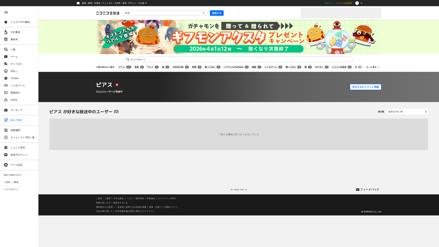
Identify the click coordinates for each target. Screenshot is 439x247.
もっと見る (371, 67)
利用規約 (151, 198)
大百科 (117, 3)
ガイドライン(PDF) (167, 198)
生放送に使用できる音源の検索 (131, 207)
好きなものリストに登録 (365, 86)
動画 (84, 3)
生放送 (97, 3)
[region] (19, 126)
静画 (90, 3)
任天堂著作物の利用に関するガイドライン (135, 211)
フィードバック (369, 189)
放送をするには (120, 203)
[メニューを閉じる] (6, 12)
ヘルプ (130, 198)
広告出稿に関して (104, 211)
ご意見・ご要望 (103, 198)
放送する (217, 12)
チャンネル (107, 3)
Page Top (239, 189)
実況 (124, 3)
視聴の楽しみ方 (103, 202)
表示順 (381, 111)
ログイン (329, 3)
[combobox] (165, 13)
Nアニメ (132, 3)
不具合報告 (118, 198)
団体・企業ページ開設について (163, 207)
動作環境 (140, 198)
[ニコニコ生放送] (107, 13)
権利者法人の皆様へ (105, 207)
